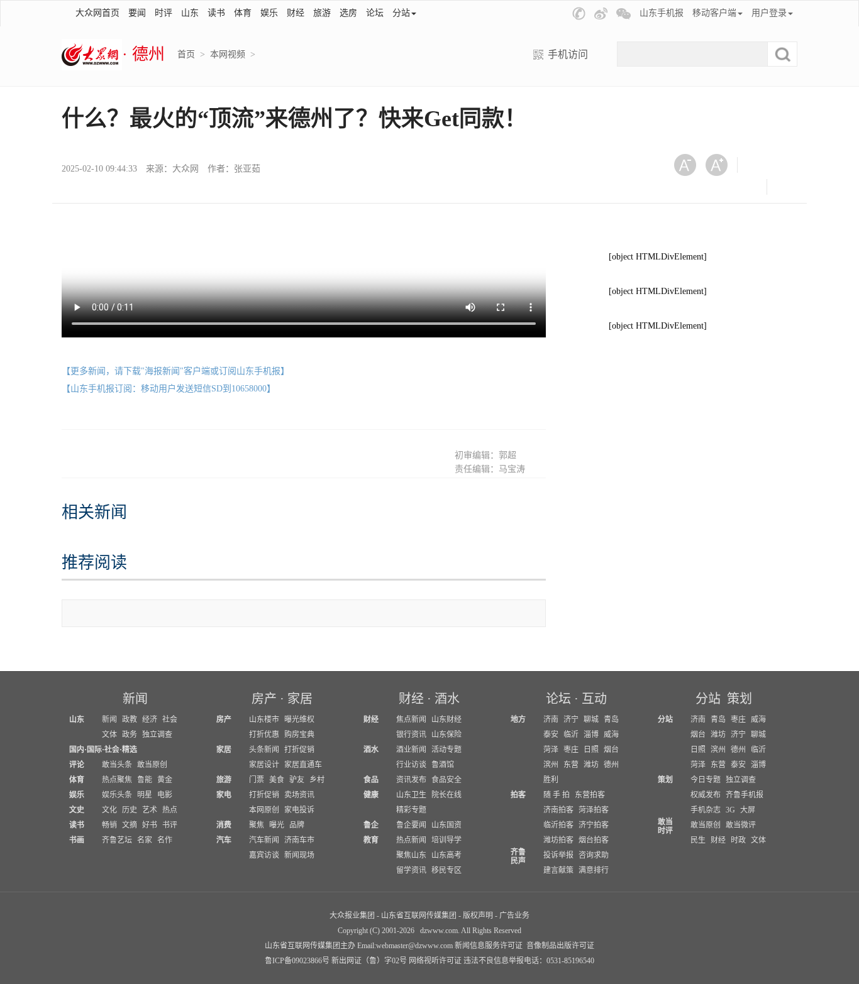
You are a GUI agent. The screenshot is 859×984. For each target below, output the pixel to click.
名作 (164, 840)
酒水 (447, 699)
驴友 (296, 779)
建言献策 (558, 870)
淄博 (591, 734)
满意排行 (594, 870)
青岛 (611, 719)
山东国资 (446, 825)
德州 (611, 764)
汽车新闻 (264, 840)
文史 (76, 810)
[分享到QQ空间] (720, 187)
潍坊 (591, 764)
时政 (738, 840)
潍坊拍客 (558, 840)
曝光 (276, 825)
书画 (76, 840)
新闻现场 (299, 855)
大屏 (747, 810)
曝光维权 (299, 719)
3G (730, 810)
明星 (144, 794)
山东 (190, 13)
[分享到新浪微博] (690, 187)
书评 (169, 825)
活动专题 (446, 749)
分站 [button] (401, 13)
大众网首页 (97, 13)
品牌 (296, 825)
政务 (129, 734)
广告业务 (514, 915)
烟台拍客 (594, 840)
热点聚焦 (117, 779)
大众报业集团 (352, 915)
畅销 (109, 825)
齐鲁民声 (518, 856)
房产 (264, 699)
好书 (149, 825)
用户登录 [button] (769, 13)
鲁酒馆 (442, 764)
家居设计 (264, 764)
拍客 (518, 794)
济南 (550, 719)
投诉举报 (558, 855)
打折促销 (299, 749)
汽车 (223, 840)
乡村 (316, 779)
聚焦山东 (411, 855)
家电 (223, 794)
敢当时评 (665, 826)
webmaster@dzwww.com (414, 945)
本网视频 (227, 54)
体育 (243, 13)
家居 (300, 699)
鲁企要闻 (411, 825)
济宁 (571, 719)
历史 (129, 810)
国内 (76, 749)
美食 (276, 779)
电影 (164, 794)
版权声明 (478, 915)
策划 (739, 699)
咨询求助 (594, 855)
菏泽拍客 (594, 810)
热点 (169, 810)
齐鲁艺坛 (117, 840)
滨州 (550, 764)
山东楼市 (264, 719)
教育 (371, 840)
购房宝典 (299, 734)
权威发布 (705, 794)
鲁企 (371, 825)
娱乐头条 (117, 794)
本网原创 (264, 810)
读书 (216, 13)
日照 (591, 749)
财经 (295, 13)
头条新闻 (264, 749)
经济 (149, 719)
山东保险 (446, 734)
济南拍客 (558, 810)
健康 (371, 794)
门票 (256, 779)
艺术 (149, 810)
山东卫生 (411, 794)
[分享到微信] (762, 165)
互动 (594, 699)
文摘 (129, 825)
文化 (109, 810)
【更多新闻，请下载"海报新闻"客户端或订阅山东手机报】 (175, 371)
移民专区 (446, 870)
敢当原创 (152, 764)
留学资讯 (411, 870)
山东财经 (446, 719)
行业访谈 (411, 764)
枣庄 (571, 749)
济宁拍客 (594, 825)
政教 (129, 719)
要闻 (137, 13)
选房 (348, 13)
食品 (371, 779)
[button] (579, 13)
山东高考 (446, 855)
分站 (708, 699)
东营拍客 (590, 794)
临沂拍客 (558, 825)
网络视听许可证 (435, 960)
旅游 (322, 13)
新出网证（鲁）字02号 (369, 960)
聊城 (591, 719)
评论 (76, 764)
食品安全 (446, 779)
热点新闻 (411, 840)
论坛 (375, 13)
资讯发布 (411, 779)
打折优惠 (264, 734)
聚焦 (256, 825)
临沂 (571, 734)
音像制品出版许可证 (560, 945)
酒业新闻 (411, 749)
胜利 (550, 779)
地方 (518, 719)
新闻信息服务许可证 (489, 945)
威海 (611, 734)
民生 (698, 840)
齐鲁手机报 (744, 794)
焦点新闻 (411, 719)
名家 (144, 840)
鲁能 (144, 779)
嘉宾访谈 (264, 855)
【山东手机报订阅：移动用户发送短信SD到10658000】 (168, 388)
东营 (571, 764)
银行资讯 (411, 734)
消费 (223, 825)
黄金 (164, 779)
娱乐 (269, 13)
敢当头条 (117, 764)
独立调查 (157, 734)
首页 (186, 54)
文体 (109, 734)
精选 (129, 749)
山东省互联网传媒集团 (419, 915)
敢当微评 (741, 825)
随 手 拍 (556, 794)
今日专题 (705, 779)
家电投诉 (299, 810)
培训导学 (446, 840)
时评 (163, 13)
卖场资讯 (299, 794)
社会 (169, 719)
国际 (94, 749)
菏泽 (550, 749)
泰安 (550, 734)
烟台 (611, 749)
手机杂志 (705, 810)
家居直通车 (303, 764)
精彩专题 (411, 810)
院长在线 (446, 794)
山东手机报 (662, 13)
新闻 (135, 699)
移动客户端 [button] (714, 13)
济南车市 (299, 840)
